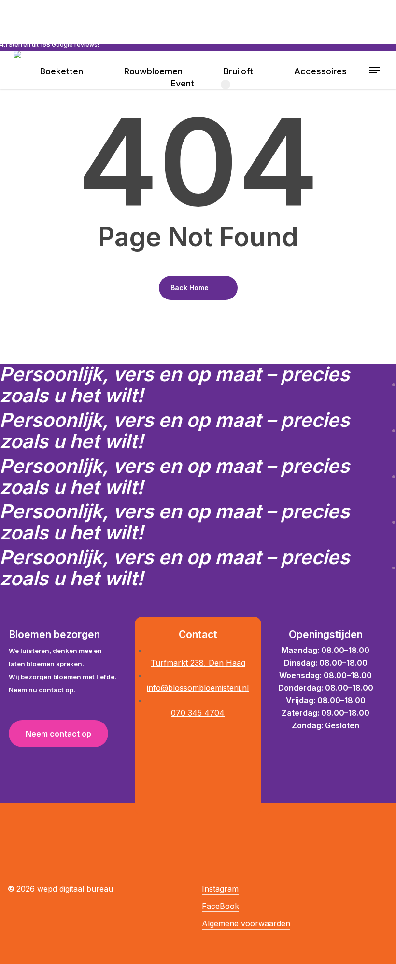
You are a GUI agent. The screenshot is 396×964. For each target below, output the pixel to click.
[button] (375, 70)
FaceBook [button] (220, 906)
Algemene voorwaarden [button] (246, 923)
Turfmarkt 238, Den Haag (198, 662)
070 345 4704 (198, 713)
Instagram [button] (220, 888)
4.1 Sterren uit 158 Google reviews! (49, 44)
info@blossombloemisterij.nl (198, 688)
